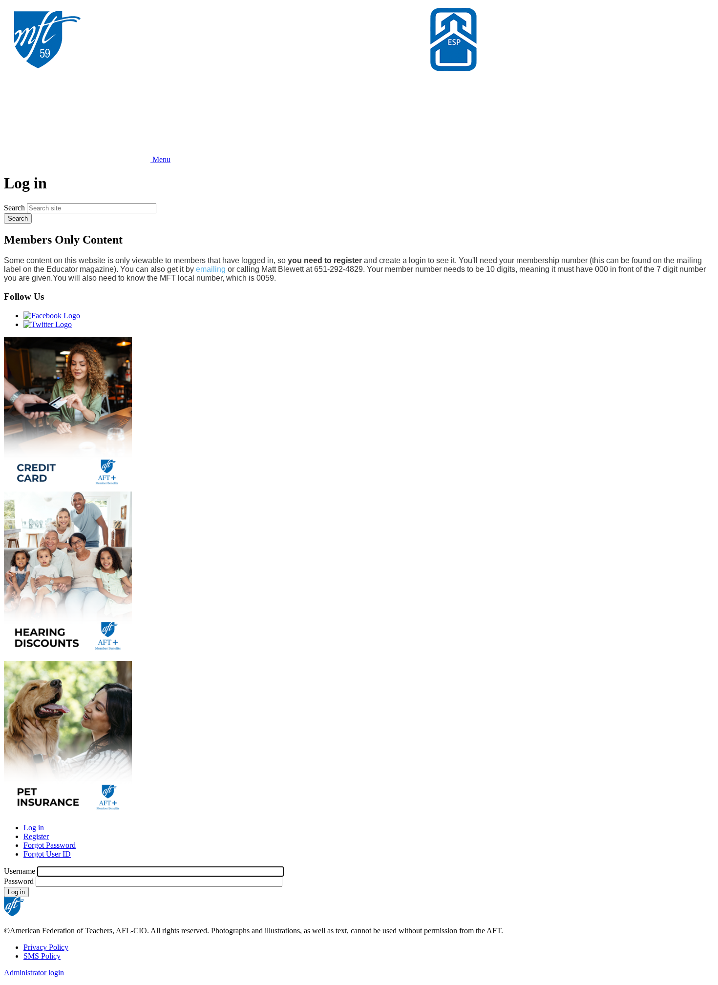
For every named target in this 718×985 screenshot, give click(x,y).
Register (36, 836)
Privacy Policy (45, 947)
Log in (33, 827)
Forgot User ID (47, 854)
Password (19, 881)
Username (19, 871)
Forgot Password (49, 845)
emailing (211, 269)
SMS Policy (42, 956)
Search (14, 208)
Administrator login (34, 972)
